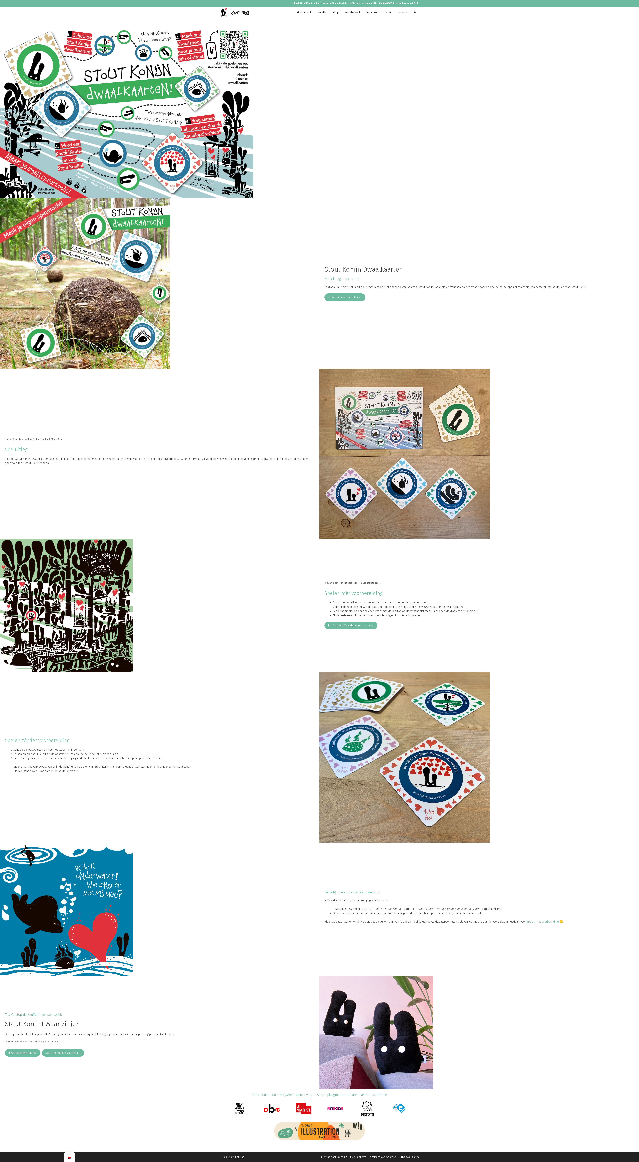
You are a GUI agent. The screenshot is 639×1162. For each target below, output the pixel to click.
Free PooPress (358, 1156)
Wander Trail (352, 12)
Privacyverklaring (409, 1156)
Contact (402, 12)
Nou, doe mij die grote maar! (63, 1053)
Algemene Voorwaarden (383, 1156)
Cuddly (322, 12)
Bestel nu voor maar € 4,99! (345, 297)
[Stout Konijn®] (234, 12)
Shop (336, 12)
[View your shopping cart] (414, 12)
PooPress (372, 12)
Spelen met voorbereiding (543, 921)
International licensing (333, 1156)
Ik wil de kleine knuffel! (22, 1053)
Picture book (304, 12)
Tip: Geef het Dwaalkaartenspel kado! (351, 625)
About (387, 12)
